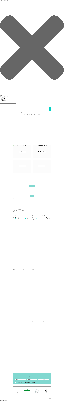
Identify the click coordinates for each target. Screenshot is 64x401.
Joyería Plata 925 (28, 112)
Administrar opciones (3, 100)
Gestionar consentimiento (3, 400)
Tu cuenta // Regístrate (27, 114)
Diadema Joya (39, 112)
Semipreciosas (34, 112)
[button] (32, 48)
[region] (32, 129)
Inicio (19, 112)
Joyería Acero (22, 112)
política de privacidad (27, 382)
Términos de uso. (33, 382)
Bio (42, 112)
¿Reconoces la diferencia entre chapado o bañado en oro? (18, 208)
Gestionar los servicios (3, 101)
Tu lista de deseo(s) (33, 114)
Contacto (45, 112)
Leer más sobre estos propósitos (5, 102)
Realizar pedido (39, 114)
